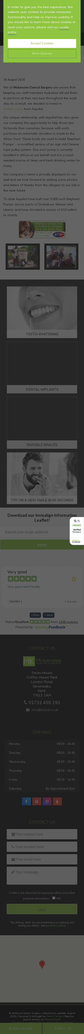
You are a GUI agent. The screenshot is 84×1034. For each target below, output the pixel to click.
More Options (42, 53)
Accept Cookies (42, 43)
